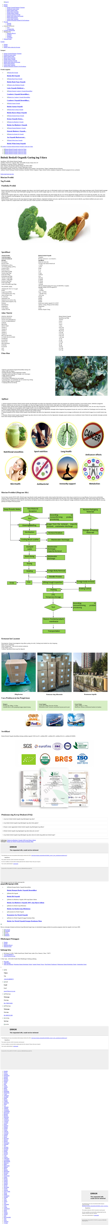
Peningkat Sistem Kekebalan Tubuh (23, 964)
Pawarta (6, 22)
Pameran (9, 36)
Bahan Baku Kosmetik (13, 11)
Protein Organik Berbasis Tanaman (16, 7)
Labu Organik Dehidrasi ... (16, 88)
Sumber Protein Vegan (38, 964)
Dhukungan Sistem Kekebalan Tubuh (66, 964)
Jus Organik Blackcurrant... (16, 137)
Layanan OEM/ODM (9, 30)
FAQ (8, 27)
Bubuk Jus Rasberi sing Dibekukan (18, 909)
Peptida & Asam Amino (13, 9)
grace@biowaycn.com (9, 956)
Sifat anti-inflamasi (8, 964)
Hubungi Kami (7, 39)
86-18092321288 (8, 1015)
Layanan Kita (10, 29)
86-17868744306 (8, 1003)
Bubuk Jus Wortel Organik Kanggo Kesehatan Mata (20, 841)
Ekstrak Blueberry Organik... (16, 131)
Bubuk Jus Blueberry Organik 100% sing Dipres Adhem (21, 840)
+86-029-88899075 (9, 954)
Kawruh (9, 24)
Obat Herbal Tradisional (51, 964)
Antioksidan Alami (81, 964)
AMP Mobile (7, 963)
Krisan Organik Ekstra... (15, 119)
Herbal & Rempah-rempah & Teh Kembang (18, 20)
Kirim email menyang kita (7, 174)
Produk (6, 6)
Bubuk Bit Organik (13, 76)
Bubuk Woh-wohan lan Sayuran (15, 16)
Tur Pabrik (9, 37)
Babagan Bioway (11, 33)
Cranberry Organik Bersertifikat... (18, 94)
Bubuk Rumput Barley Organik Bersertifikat (22, 890)
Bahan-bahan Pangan (12, 17)
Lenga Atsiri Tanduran (12, 19)
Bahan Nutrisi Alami (12, 10)
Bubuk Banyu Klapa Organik (17, 112)
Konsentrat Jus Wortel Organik (17, 915)
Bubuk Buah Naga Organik (16, 82)
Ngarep (6, 4)
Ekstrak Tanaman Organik (13, 14)
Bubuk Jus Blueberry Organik (17, 125)
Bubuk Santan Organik (15, 106)
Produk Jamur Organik (13, 13)
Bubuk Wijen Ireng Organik (16, 143)
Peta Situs (6, 961)
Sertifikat (9, 34)
